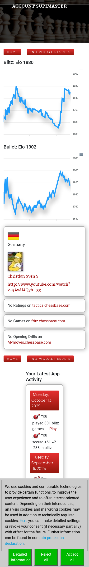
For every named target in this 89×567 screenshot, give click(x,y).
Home (12, 52)
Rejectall (46, 557)
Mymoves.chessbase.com (29, 342)
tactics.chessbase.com (51, 305)
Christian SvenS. (23, 276)
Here (23, 520)
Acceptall (72, 557)
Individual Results (50, 52)
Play (52, 429)
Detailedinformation (21, 557)
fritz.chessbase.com (48, 321)
